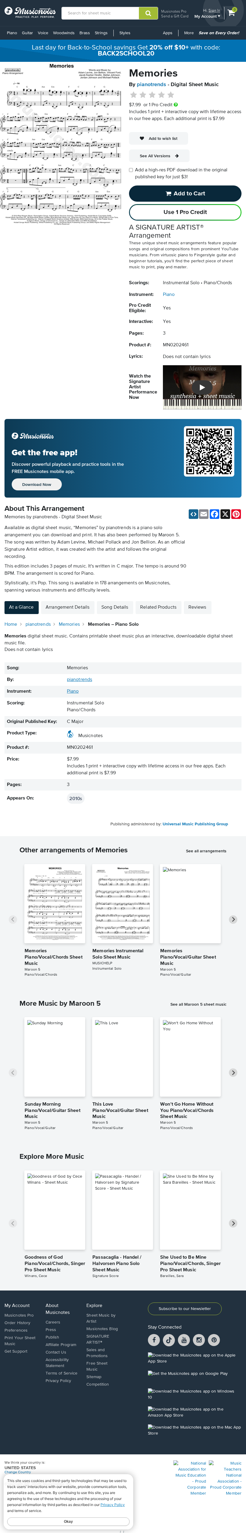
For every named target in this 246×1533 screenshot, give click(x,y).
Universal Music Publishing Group (195, 824)
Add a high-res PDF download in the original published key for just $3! (181, 173)
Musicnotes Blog (102, 1329)
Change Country (17, 1472)
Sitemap (93, 1377)
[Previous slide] (13, 919)
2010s (75, 798)
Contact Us (56, 1352)
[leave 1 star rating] (133, 95)
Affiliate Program (61, 1345)
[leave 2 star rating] (143, 95)
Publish (52, 1337)
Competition (97, 1384)
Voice (43, 33)
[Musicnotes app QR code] (209, 458)
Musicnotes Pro (173, 11)
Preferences (16, 1330)
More (190, 35)
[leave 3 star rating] (152, 95)
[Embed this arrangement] (193, 514)
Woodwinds (64, 33)
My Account (206, 16)
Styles (124, 33)
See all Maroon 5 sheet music (198, 1004)
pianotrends (151, 84)
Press (51, 1330)
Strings (101, 33)
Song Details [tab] (114, 607)
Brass (85, 33)
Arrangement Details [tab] (67, 607)
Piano (12, 33)
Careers (53, 1322)
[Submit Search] (148, 13)
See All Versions (155, 155)
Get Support (15, 1351)
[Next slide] (233, 919)
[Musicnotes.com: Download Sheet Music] (30, 12)
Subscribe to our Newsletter (185, 1309)
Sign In (214, 10)
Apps (167, 33)
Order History (17, 1323)
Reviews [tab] (197, 607)
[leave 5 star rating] (170, 95)
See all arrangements (206, 850)
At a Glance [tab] (21, 607)
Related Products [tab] (158, 607)
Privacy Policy (58, 1381)
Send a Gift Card (174, 16)
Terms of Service (62, 1373)
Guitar (27, 33)
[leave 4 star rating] (161, 95)
